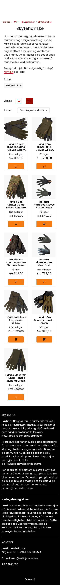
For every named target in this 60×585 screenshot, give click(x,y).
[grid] (29, 101)
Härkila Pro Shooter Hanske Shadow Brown (16, 262)
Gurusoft (30, 579)
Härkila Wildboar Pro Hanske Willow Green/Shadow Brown (16, 320)
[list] (19, 101)
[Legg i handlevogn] (16, 166)
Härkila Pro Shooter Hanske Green (44, 320)
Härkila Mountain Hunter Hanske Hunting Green (15, 378)
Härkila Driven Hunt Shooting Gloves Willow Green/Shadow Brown (15, 147)
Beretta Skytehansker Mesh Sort (44, 262)
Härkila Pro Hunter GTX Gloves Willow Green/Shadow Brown (44, 147)
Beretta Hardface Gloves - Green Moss (44, 204)
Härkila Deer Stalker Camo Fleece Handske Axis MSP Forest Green (16, 204)
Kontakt (8, 72)
